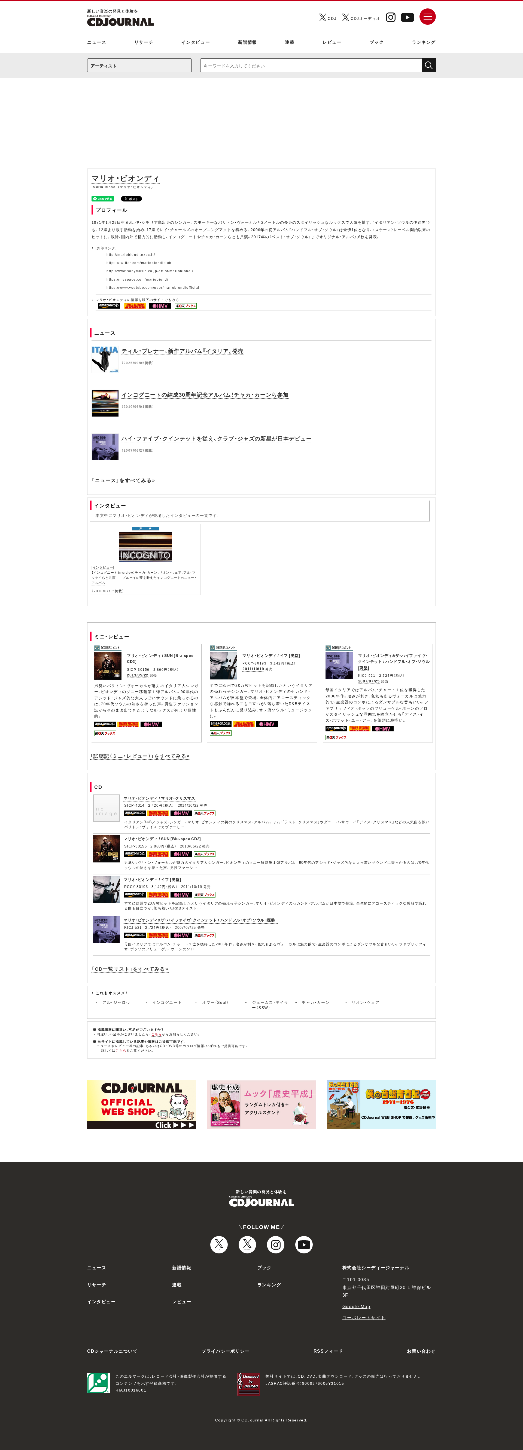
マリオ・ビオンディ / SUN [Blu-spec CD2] (162, 838)
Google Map (356, 1306)
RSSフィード (328, 1350)
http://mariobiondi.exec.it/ (131, 254)
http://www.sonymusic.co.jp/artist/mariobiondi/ (150, 270)
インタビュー (195, 42)
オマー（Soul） (215, 1002)
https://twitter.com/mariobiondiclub (139, 262)
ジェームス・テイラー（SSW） (270, 1004)
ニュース (96, 42)
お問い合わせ (421, 1350)
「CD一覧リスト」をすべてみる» (130, 968)
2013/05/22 (137, 675)
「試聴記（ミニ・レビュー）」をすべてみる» (140, 755)
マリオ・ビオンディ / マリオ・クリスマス (159, 798)
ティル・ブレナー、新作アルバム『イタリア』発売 (182, 351)
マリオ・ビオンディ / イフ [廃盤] (271, 655)
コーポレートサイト (363, 1317)
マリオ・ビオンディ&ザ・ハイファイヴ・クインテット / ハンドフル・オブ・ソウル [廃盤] (394, 661)
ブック (377, 42)
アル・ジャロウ (116, 1002)
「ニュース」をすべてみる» (123, 480)
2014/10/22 (188, 805)
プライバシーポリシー (226, 1350)
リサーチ (143, 42)
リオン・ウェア (365, 1002)
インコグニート (167, 1002)
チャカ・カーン (316, 1002)
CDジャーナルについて (112, 1350)
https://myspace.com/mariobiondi (138, 279)
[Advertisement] (261, 126)
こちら (156, 1034)
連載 (289, 42)
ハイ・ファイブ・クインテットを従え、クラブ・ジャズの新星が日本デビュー (216, 438)
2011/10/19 (253, 668)
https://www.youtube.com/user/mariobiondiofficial (153, 287)
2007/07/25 (369, 681)
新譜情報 (247, 42)
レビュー (332, 42)
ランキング (424, 42)
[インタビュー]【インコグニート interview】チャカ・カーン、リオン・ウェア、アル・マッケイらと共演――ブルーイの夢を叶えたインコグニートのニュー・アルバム (144, 575)
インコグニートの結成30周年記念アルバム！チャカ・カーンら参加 (205, 394)
